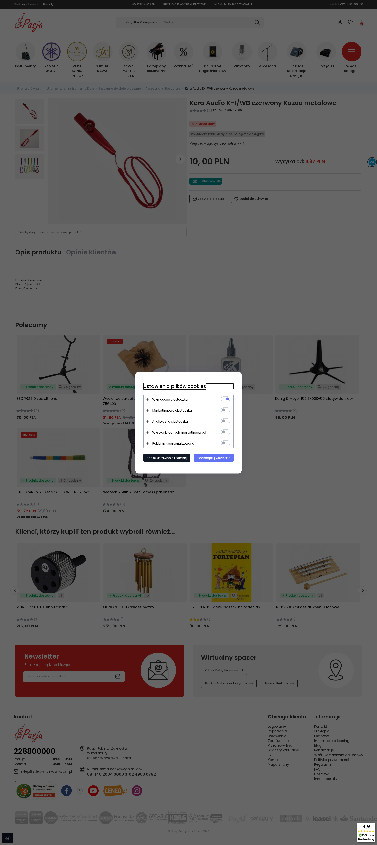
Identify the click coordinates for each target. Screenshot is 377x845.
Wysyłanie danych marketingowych (179, 432)
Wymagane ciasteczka (170, 399)
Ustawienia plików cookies (174, 386)
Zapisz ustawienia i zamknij (167, 457)
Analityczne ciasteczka (170, 421)
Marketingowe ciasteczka (172, 410)
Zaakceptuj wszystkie (214, 457)
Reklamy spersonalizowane (173, 443)
